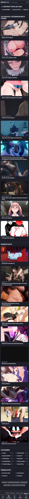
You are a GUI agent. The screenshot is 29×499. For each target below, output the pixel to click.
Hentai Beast (8, 458)
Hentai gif (22, 455)
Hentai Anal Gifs (8, 455)
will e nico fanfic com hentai (18, 485)
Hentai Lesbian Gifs (22, 461)
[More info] (27, 35)
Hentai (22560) (6, 9)
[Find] (27, 2)
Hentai (5, 2)
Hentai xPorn (22, 464)
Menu (25, 493)
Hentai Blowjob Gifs (8, 461)
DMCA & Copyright (10, 493)
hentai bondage (8, 464)
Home (3, 497)
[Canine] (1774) (17, 9)
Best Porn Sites (6, 473)
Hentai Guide (20, 473)
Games (26, 497)
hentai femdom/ (22, 453)
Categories (8, 497)
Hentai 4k (4, 475)
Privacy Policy (19, 493)
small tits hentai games (13, 482)
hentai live (4, 482)
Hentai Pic (19, 475)
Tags (14, 497)
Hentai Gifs (22, 458)
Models (20, 497)
